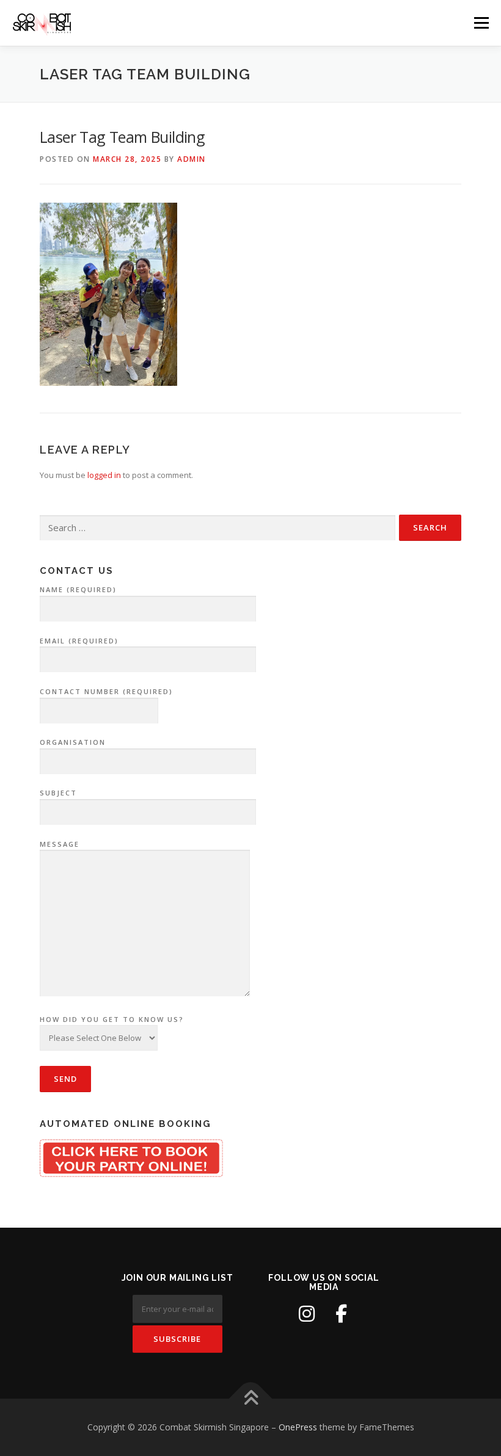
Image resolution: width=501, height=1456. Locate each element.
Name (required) (78, 589)
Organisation (73, 742)
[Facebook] (341, 1314)
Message (59, 844)
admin (191, 159)
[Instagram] (307, 1314)
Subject (58, 792)
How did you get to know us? (112, 1019)
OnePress (298, 1427)
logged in (104, 474)
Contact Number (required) (106, 691)
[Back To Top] (250, 1399)
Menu (481, 22)
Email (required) (79, 640)
